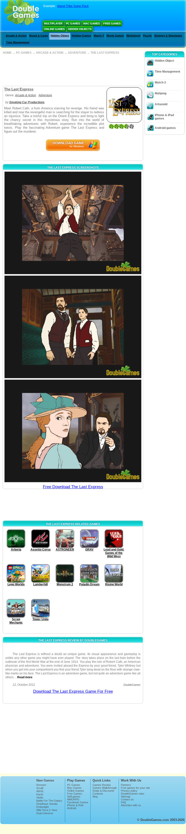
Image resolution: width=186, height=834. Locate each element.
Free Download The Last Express (73, 486)
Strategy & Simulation (168, 35)
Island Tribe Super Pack (73, 6)
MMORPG (73, 799)
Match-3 (99, 35)
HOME (7, 52)
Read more (24, 677)
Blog (95, 796)
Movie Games (115, 35)
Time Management (18, 42)
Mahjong (160, 93)
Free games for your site (135, 787)
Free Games (112, 23)
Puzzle (147, 35)
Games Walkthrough (105, 787)
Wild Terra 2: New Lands (46, 811)
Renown (41, 784)
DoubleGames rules (132, 793)
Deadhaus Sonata (46, 803)
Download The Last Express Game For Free (73, 691)
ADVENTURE (77, 52)
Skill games (73, 796)
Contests (98, 793)
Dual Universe (44, 813)
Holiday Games (81, 35)
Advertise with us (131, 805)
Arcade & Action (16, 35)
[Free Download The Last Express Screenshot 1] (72, 222)
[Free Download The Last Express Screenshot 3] (72, 431)
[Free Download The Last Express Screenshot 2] (72, 327)
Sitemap (125, 796)
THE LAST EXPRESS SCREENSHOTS (73, 167)
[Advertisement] (72, 70)
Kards (39, 794)
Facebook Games (77, 802)
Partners (126, 784)
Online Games (54, 29)
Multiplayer (53, 23)
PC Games (73, 23)
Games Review (102, 784)
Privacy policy (129, 790)
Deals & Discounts (103, 790)
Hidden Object (60, 35)
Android (71, 808)
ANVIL (40, 791)
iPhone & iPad (75, 805)
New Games (45, 780)
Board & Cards (38, 35)
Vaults (39, 797)
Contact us (127, 799)
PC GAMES (23, 52)
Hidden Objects (80, 29)
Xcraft (39, 788)
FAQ (123, 802)
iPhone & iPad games (164, 116)
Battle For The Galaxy (49, 800)
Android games (165, 128)
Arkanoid (161, 104)
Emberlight (42, 806)
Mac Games (91, 23)
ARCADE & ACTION (49, 52)
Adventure (45, 95)
